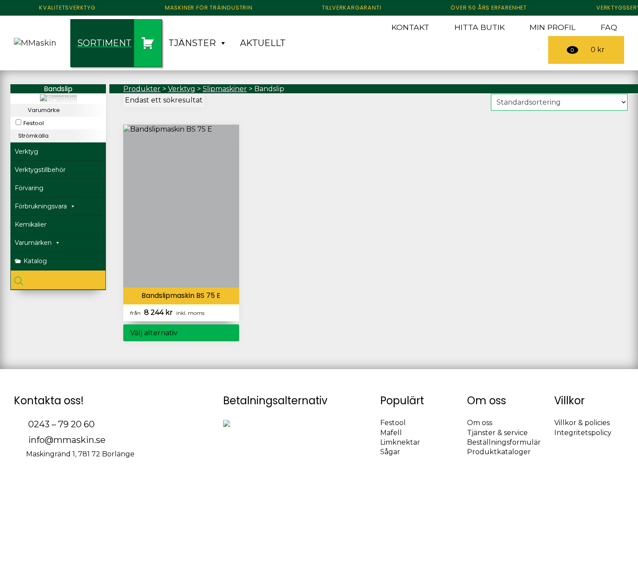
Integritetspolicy (583, 433)
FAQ (609, 27)
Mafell (391, 433)
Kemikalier (30, 224)
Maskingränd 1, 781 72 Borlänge (79, 454)
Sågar (390, 452)
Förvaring (29, 188)
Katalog (35, 261)
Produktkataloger (499, 452)
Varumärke (44, 110)
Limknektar (400, 442)
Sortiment (104, 43)
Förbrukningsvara (41, 206)
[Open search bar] (58, 280)
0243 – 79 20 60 (60, 424)
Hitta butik (479, 27)
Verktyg (26, 151)
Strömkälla (33, 136)
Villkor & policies (582, 423)
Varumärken (33, 243)
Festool (33, 123)
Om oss (479, 423)
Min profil (552, 27)
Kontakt (410, 27)
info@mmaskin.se (65, 440)
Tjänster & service (497, 433)
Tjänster (192, 43)
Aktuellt (263, 43)
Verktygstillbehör (40, 170)
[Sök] (527, 50)
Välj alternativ (154, 333)
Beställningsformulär (504, 442)
